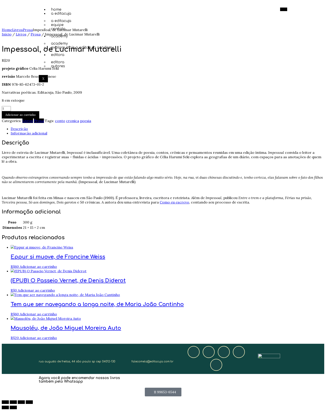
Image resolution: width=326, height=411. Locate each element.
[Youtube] (239, 352)
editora (57, 55)
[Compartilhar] (21, 402)
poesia (85, 121)
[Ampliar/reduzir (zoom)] (5, 402)
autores (58, 66)
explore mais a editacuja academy (82, 47)
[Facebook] (194, 352)
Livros (17, 30)
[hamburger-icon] (283, 9)
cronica (72, 121)
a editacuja (61, 14)
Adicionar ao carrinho (20, 115)
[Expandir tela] (13, 402)
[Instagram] (209, 352)
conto (60, 121)
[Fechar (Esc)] (29, 402)
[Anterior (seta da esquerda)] (5, 407)
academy (59, 36)
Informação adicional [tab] (29, 133)
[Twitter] (224, 352)
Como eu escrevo (174, 202)
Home (7, 30)
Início (7, 34)
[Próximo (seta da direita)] (13, 407)
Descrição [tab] (19, 128)
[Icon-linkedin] (216, 365)
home (56, 10)
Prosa (28, 30)
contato (58, 29)
